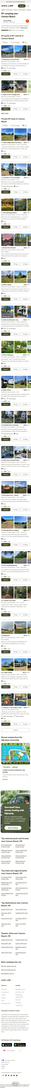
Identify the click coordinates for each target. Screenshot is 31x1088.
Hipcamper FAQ (5, 1003)
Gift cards (4, 989)
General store (5, 992)
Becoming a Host (20, 989)
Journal (3, 995)
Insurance (18, 1000)
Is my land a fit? (19, 992)
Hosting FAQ (19, 1005)
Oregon (15, 10)
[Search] (27, 21)
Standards (18, 1002)
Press (2, 1000)
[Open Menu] (28, 5)
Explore (3, 10)
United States (9, 10)
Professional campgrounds (19, 996)
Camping (29, 10)
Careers (3, 998)
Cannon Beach (22, 10)
